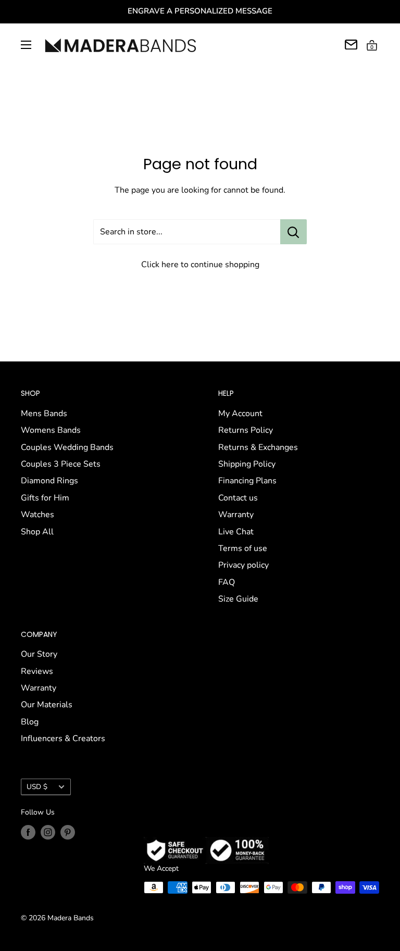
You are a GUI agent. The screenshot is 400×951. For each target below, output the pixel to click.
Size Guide (238, 599)
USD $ (37, 787)
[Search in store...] (293, 231)
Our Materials (46, 704)
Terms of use (242, 548)
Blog (30, 722)
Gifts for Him (45, 498)
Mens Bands (44, 413)
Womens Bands (51, 430)
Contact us (238, 498)
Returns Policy (245, 430)
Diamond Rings (49, 480)
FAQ (226, 582)
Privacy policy (243, 565)
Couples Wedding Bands (67, 447)
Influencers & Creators (63, 738)
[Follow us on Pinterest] (67, 832)
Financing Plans (247, 480)
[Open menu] (26, 45)
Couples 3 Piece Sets (61, 464)
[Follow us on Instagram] (48, 832)
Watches (37, 514)
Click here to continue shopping (200, 264)
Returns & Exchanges (258, 447)
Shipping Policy (247, 464)
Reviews (37, 671)
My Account (240, 413)
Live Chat (236, 531)
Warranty (236, 514)
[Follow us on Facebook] (28, 832)
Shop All (37, 531)
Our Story (39, 654)
